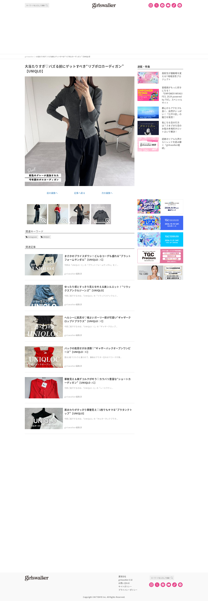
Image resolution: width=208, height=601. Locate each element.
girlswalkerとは (125, 580)
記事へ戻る (79, 192)
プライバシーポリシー (127, 590)
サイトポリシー (125, 586)
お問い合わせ (124, 583)
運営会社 (122, 576)
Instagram (32, 237)
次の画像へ (107, 192)
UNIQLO (46, 237)
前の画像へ (52, 192)
